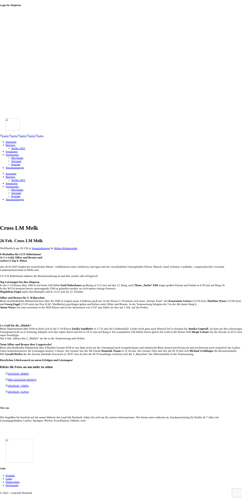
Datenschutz (13, 481)
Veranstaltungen (41, 248)
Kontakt (10, 475)
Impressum (12, 485)
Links (9, 478)
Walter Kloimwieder (65, 248)
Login (3, 17)
